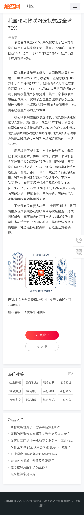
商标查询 (65, 391)
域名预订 (32, 400)
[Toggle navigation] (75, 6)
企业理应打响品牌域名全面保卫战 (34, 454)
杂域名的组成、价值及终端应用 (32, 460)
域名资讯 (49, 400)
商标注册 (49, 391)
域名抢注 (65, 382)
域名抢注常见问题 (23, 474)
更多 (71, 373)
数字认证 (32, 382)
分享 (14, 37)
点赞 (44, 335)
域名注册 (15, 391)
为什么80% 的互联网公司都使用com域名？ (41, 447)
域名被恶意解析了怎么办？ (29, 467)
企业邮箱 (15, 382)
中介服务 (65, 400)
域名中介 (32, 391)
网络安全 (15, 400)
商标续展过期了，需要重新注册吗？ (36, 427)
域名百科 (49, 382)
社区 (30, 6)
